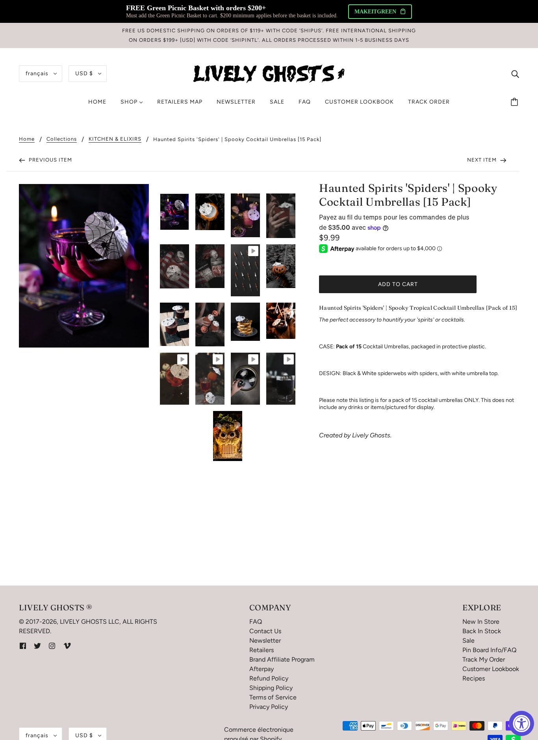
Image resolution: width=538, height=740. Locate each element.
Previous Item (49, 160)
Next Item (482, 160)
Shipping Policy (271, 688)
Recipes (473, 678)
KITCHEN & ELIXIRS (115, 139)
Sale (468, 640)
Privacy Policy (268, 706)
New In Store (480, 621)
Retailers (261, 650)
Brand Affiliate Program (282, 659)
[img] (515, 74)
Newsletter (265, 640)
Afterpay (261, 669)
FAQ (255, 621)
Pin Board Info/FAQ (489, 650)
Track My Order (483, 659)
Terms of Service (273, 697)
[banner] (269, 73)
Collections (61, 139)
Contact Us (265, 631)
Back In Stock (481, 631)
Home (27, 139)
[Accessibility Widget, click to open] (521, 723)
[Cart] (515, 102)
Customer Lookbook (490, 669)
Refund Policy (268, 678)
